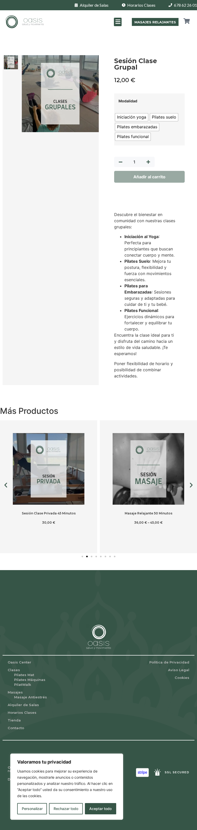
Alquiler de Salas (23, 705)
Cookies (182, 678)
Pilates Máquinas (29, 680)
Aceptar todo (100, 808)
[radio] (131, 117)
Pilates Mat (24, 675)
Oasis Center (19, 662)
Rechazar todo (66, 808)
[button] (118, 22)
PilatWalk (22, 684)
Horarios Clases (22, 712)
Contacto (16, 728)
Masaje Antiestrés (30, 697)
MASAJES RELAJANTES (155, 22)
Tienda (14, 720)
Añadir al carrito (149, 176)
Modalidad (128, 101)
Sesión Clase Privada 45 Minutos (49, 513)
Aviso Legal (178, 670)
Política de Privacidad (169, 662)
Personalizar (32, 808)
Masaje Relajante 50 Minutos (148, 513)
